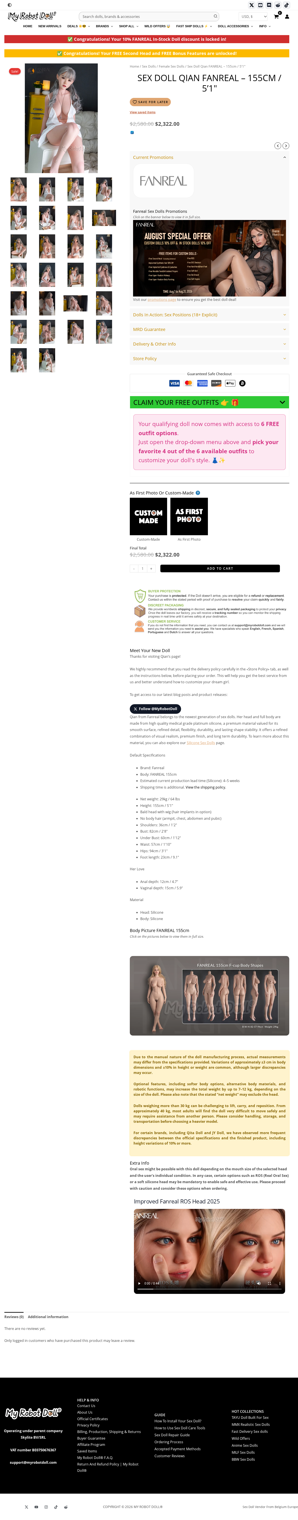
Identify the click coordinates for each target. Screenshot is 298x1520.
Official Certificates (92, 1418)
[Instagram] (46, 1507)
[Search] (216, 16)
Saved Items (87, 1451)
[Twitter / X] (251, 5)
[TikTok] (286, 5)
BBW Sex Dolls (243, 1459)
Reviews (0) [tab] (14, 1316)
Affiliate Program (91, 1444)
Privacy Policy (88, 1425)
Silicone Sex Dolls (201, 742)
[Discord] (269, 5)
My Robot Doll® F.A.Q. (95, 1457)
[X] (26, 1507)
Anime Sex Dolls (245, 1445)
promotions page (162, 299)
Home (134, 66)
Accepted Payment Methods (177, 1449)
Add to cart (220, 568)
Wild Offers (241, 1438)
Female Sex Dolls (171, 66)
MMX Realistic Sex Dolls (251, 1424)
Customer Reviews (169, 1456)
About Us (84, 1412)
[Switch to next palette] (10, 5)
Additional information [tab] (48, 1316)
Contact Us (86, 1405)
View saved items (143, 112)
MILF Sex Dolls (243, 1452)
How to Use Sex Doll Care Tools (179, 1428)
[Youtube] (260, 5)
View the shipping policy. (206, 787)
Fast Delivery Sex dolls (250, 1431)
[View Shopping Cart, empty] (276, 17)
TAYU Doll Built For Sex (250, 1417)
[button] (88, 26)
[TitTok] (56, 1507)
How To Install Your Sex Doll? (177, 1421)
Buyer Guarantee (91, 1438)
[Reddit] (277, 5)
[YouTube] (36, 1507)
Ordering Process (168, 1442)
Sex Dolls (149, 66)
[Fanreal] (163, 181)
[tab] (209, 228)
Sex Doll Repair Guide (172, 1435)
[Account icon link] (287, 16)
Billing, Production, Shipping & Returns (109, 1431)
